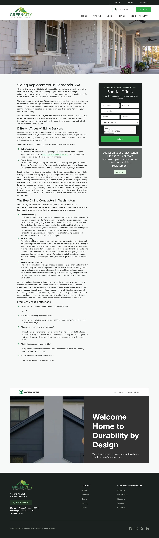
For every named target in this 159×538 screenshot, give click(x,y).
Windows (85, 494)
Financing (144, 2)
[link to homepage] (21, 12)
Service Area (122, 494)
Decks (84, 507)
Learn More (120, 172)
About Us (121, 490)
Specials (130, 2)
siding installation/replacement (55, 154)
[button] (85, 16)
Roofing (85, 503)
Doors (84, 499)
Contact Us (116, 2)
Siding (84, 490)
